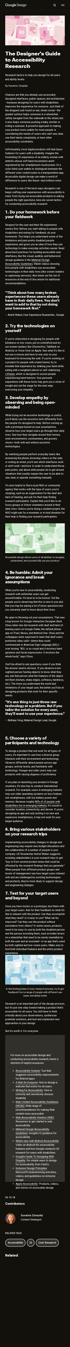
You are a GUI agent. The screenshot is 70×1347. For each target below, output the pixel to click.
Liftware (10, 374)
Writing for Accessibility (29, 1090)
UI (30, 1242)
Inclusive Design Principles (31, 1168)
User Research (47, 1242)
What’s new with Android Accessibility (37, 1140)
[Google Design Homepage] (15, 5)
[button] (54, 5)
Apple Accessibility (27, 1183)
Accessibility (15, 1242)
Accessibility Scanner (28, 1070)
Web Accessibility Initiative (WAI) (35, 1117)
